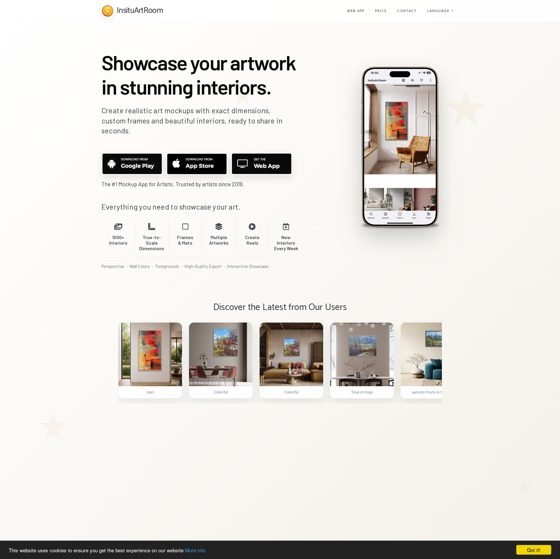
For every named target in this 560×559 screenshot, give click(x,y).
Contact (407, 11)
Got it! (533, 549)
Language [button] (439, 11)
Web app (356, 11)
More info (195, 550)
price (381, 11)
